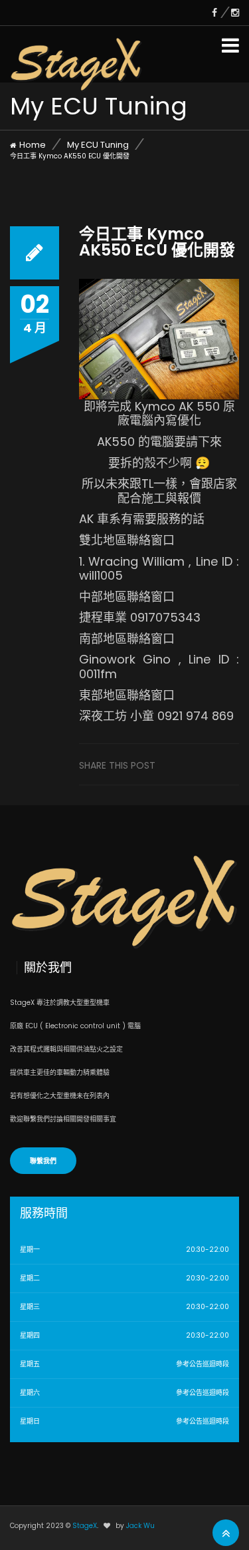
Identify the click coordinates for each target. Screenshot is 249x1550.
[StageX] (76, 52)
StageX (84, 1526)
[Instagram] (235, 12)
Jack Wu (140, 1526)
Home (32, 144)
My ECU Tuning (98, 144)
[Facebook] (221, 12)
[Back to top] (226, 1533)
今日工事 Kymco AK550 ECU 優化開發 (157, 242)
